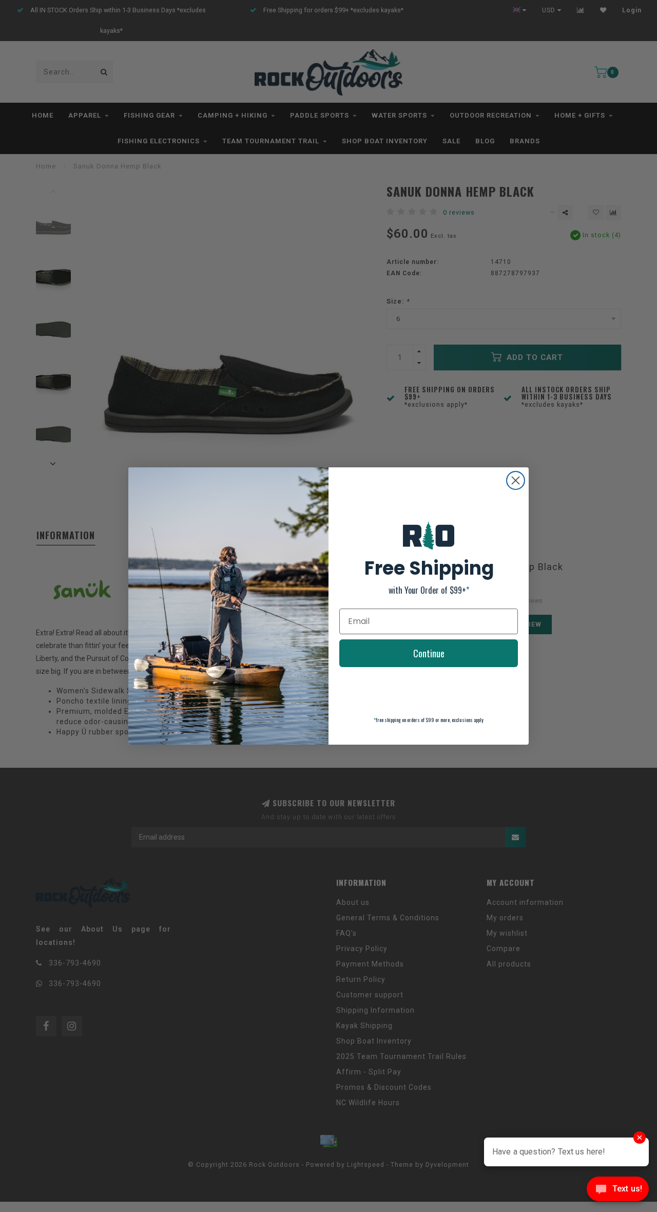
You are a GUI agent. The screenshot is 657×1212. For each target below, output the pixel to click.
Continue (429, 653)
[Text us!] (617, 1191)
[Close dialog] (516, 480)
